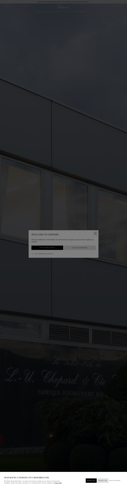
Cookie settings (114, 480)
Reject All (103, 480)
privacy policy (58, 483)
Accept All (91, 480)
